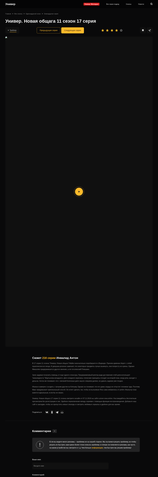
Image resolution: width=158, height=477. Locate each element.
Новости (141, 4)
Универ (10, 4)
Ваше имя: (36, 459)
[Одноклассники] (52, 412)
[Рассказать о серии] (150, 30)
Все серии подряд (112, 4)
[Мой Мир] (62, 412)
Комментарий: (38, 475)
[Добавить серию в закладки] (143, 30)
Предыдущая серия (49, 30)
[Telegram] (57, 412)
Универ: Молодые (91, 4)
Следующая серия (72, 30)
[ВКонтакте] (47, 412)
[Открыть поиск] (151, 4)
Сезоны (128, 4)
